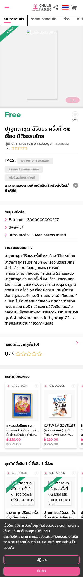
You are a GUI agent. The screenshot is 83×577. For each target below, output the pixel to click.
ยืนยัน (41, 571)
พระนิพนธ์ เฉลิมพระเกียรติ (24, 169)
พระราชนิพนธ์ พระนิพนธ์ (35, 161)
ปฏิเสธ (42, 559)
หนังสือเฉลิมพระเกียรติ (22, 177)
